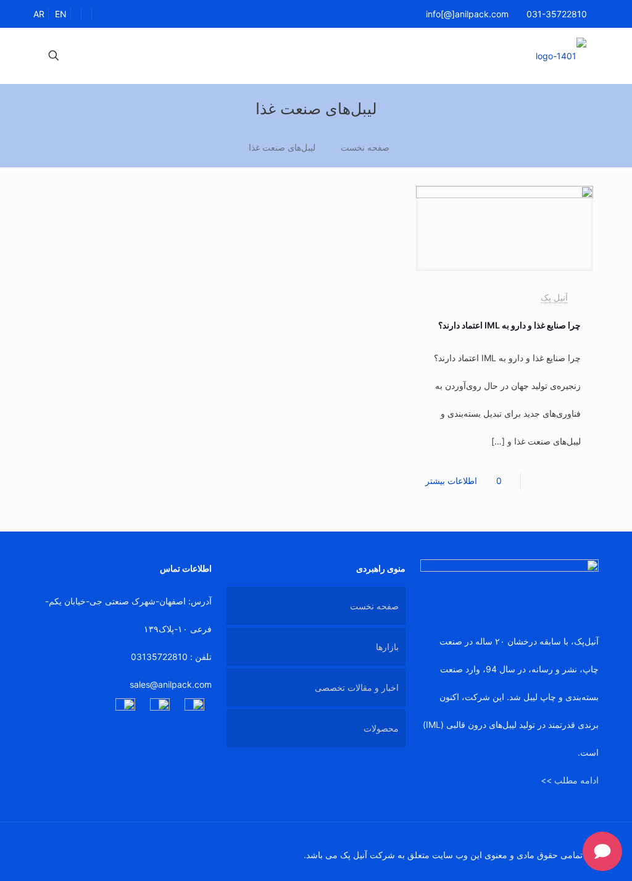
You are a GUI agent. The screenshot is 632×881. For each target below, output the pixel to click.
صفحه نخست (365, 147)
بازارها (387, 646)
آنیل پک (554, 297)
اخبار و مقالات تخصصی (357, 687)
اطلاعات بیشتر (451, 480)
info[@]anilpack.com (467, 14)
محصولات (381, 728)
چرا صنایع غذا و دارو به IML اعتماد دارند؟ (509, 325)
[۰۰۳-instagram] (125, 708)
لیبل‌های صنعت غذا (282, 147)
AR (38, 14)
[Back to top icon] (46, 848)
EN (61, 14)
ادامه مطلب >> (570, 780)
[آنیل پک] (561, 55)
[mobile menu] (96, 55)
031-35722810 (556, 14)
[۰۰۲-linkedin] (194, 708)
